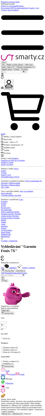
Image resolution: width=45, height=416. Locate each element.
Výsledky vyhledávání (9, 241)
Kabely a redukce (11, 361)
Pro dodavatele (21, 8)
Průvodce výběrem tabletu (10, 185)
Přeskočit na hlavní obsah (10, 2)
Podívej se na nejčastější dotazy (12, 6)
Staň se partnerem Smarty (10, 212)
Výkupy (4, 10)
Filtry (5, 281)
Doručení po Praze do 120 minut (13, 160)
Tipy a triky (5, 187)
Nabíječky (8, 364)
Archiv (3, 206)
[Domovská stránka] (22, 57)
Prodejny (15, 10)
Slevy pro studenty (26, 191)
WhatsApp (9, 383)
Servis (9, 10)
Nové (6, 338)
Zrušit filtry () (20, 271)
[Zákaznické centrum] (2, 75)
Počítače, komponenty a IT (26, 67)
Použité (16, 69)
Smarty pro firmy (7, 165)
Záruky (3, 171)
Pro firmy (24, 69)
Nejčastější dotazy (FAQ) (10, 177)
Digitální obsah (7, 69)
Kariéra (3, 204)
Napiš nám (5, 310)
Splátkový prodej (7, 162)
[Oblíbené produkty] (2, 78)
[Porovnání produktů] (2, 88)
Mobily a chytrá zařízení (15, 65)
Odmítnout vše (17, 414)
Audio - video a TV (8, 67)
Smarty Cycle (34, 8)
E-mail (21, 374)
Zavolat (12, 374)
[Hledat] (26, 72)
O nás (21, 199)
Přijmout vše (6, 414)
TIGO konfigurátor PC (33, 181)
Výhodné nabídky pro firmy (11, 195)
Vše (3, 65)
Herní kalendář (6, 193)
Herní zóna (29, 65)
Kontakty (4, 202)
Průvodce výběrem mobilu (10, 183)
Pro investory (7, 8)
